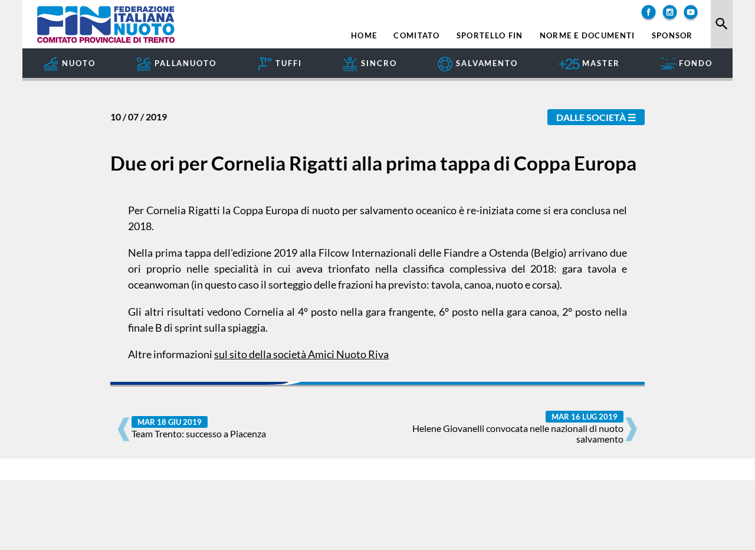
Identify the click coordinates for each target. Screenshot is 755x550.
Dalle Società (591, 117)
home (364, 36)
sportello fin (490, 36)
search (722, 24)
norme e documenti (587, 36)
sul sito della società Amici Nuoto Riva (301, 354)
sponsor (672, 36)
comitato (416, 36)
